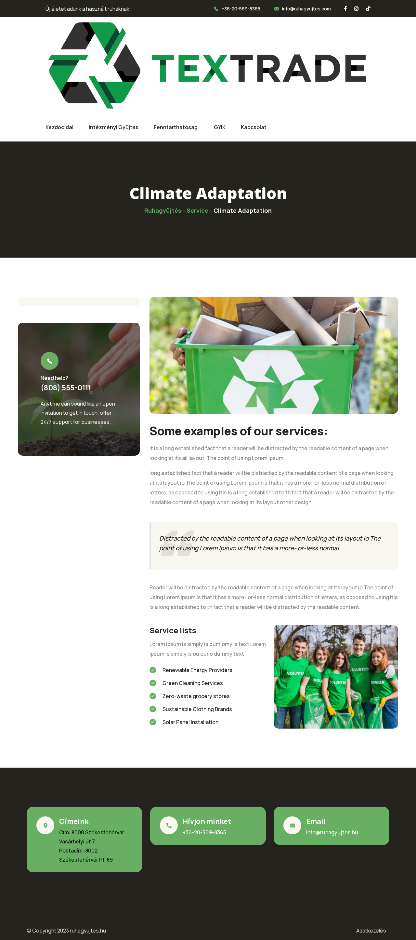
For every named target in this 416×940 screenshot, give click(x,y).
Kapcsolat (253, 127)
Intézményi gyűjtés (113, 127)
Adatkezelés (371, 930)
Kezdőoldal (59, 127)
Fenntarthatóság (176, 127)
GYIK (220, 127)
